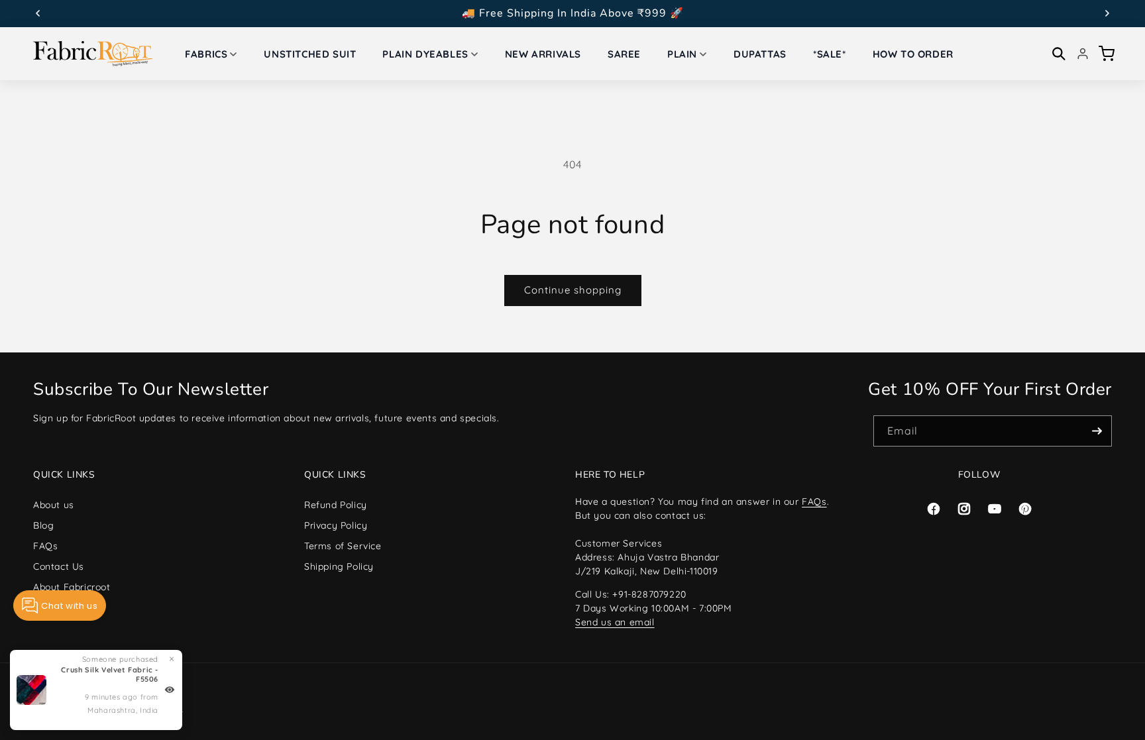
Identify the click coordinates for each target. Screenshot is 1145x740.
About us (53, 505)
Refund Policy (335, 505)
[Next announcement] (1107, 13)
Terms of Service (343, 546)
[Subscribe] (1096, 431)
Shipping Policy (339, 566)
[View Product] (170, 690)
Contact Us (58, 566)
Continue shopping (573, 290)
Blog (43, 525)
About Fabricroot (72, 587)
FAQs (45, 546)
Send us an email (615, 622)
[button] (211, 54)
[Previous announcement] (37, 13)
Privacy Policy (335, 525)
